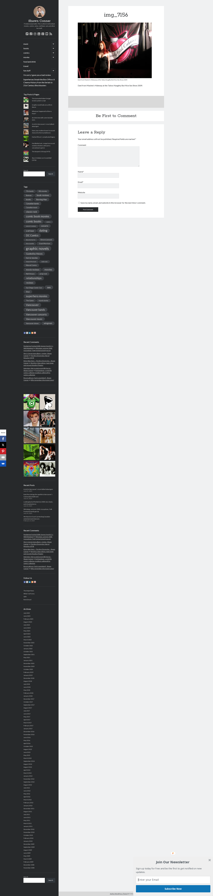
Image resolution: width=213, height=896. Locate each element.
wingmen (48, 323)
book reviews (43, 195)
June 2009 (27, 853)
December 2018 (29, 678)
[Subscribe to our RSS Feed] (32, 333)
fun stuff (27, 70)
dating (43, 230)
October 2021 (28, 651)
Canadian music (31, 207)
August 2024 (28, 622)
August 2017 (28, 708)
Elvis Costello (30, 243)
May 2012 (27, 794)
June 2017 (27, 714)
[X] (3, 445)
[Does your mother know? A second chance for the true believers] (47, 436)
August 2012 (28, 785)
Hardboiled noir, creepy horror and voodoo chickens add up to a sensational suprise (43, 145)
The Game (30, 301)
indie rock (44, 261)
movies (26, 57)
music (25, 44)
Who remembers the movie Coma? (42, 380)
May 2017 (27, 717)
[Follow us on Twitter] (27, 333)
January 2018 (28, 696)
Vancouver (32, 304)
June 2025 (27, 616)
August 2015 (28, 749)
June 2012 (27, 791)
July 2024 (27, 625)
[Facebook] (3, 439)
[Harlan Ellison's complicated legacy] (31, 452)
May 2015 (27, 755)
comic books (33, 221)
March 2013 (28, 773)
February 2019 (28, 672)
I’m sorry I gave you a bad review (37, 75)
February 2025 (28, 619)
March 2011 (28, 823)
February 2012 (28, 803)
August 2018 (28, 681)
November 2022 (29, 643)
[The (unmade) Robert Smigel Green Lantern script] (31, 402)
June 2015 (27, 752)
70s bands (30, 191)
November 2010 (29, 832)
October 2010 (28, 835)
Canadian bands (32, 203)
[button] (172, 862)
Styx (28, 292)
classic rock (31, 211)
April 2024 (27, 634)
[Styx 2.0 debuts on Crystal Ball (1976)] (47, 469)
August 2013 (28, 767)
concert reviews (31, 226)
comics (26, 53)
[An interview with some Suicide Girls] (47, 419)
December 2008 (29, 865)
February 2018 (28, 693)
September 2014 (29, 761)
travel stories (43, 301)
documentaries (30, 240)
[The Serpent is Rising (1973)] (31, 469)
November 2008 (29, 868)
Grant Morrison (44, 244)
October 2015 (28, 746)
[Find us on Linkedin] (30, 333)
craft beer (30, 231)
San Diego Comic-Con (34, 288)
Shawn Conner (39, 21)
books (26, 48)
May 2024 (27, 631)
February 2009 (28, 862)
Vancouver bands (35, 309)
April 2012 (27, 797)
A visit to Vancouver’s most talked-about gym (38, 489)
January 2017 (28, 728)
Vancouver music (34, 319)
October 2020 (28, 669)
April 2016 (27, 743)
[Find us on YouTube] (35, 333)
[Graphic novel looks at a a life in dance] (47, 402)
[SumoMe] (3, 463)
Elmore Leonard (46, 240)
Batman (29, 195)
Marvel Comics (31, 265)
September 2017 (29, 705)
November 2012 (29, 779)
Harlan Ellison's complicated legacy (43, 137)
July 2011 (27, 814)
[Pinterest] (3, 451)
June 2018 (27, 687)
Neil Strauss (30, 274)
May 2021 (27, 657)
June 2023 (27, 637)
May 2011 (27, 820)
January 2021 (28, 660)
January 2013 (28, 776)
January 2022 (28, 649)
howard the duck (31, 261)
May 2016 (27, 740)
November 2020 (29, 666)
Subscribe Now (173, 888)
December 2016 (29, 731)
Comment (82, 145)
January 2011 (28, 826)
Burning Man (41, 199)
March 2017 (28, 723)
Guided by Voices (34, 253)
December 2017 (29, 699)
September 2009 (29, 847)
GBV (25, 597)
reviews (29, 282)
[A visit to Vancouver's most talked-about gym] (31, 436)
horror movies (32, 258)
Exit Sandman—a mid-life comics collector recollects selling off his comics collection (38, 373)
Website (81, 192)
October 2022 (28, 646)
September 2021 (29, 654)
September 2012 (29, 782)
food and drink (29, 61)
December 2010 (29, 829)
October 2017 (28, 702)
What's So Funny (29, 594)
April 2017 (27, 720)
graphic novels (37, 248)
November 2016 (29, 734)
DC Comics (32, 235)
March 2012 (28, 800)
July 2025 (27, 613)
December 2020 (29, 663)
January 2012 (28, 806)
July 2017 (27, 711)
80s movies (43, 191)
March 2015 (28, 758)
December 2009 (29, 844)
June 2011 (27, 817)
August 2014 (28, 764)
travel (25, 66)
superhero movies (36, 296)
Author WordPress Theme (119, 894)
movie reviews (32, 269)
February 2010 (28, 838)
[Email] (3, 457)
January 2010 (28, 841)
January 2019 (28, 675)
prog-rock (43, 274)
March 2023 (28, 640)
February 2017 (28, 726)
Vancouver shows (32, 323)
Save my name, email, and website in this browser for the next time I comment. (113, 203)
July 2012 (27, 788)
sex (49, 287)
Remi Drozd (27, 600)
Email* (80, 182)
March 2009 (28, 859)
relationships (34, 278)
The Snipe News (29, 591)
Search (26, 170)
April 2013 (27, 770)
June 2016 (27, 737)
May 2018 (27, 690)
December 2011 (29, 808)
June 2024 (27, 628)
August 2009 (28, 850)
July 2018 (27, 684)
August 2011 (28, 811)
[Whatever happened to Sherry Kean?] (31, 419)
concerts (44, 226)
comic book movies (37, 216)
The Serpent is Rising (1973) (41, 151)
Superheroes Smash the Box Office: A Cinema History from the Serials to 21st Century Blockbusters (39, 82)
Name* (81, 171)
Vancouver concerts (36, 314)
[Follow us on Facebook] (25, 333)
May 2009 (27, 856)
